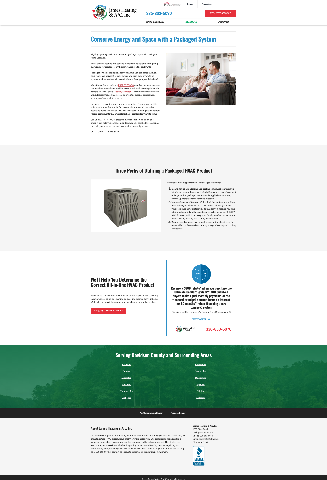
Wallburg (126, 397)
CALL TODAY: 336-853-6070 (105, 131)
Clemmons (200, 364)
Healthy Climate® (123, 91)
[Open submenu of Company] (234, 22)
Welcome (200, 397)
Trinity (200, 391)
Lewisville (200, 371)
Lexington (126, 377)
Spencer (201, 384)
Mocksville (200, 377)
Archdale (126, 364)
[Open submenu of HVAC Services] (169, 22)
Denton (126, 371)
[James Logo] (114, 6)
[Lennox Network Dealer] (173, 4)
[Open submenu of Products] (202, 22)
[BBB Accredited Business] (199, 447)
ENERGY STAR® (126, 85)
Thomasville (126, 391)
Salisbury (126, 384)
